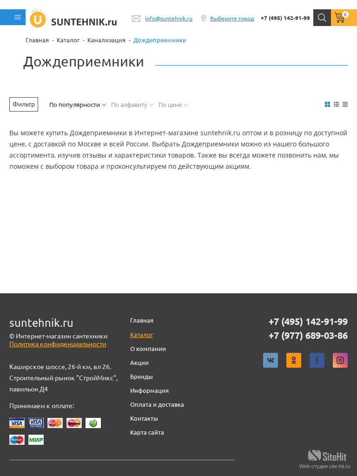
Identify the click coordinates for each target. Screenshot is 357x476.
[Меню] (13, 17)
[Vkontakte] (270, 360)
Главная (141, 320)
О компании (148, 348)
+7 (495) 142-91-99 (285, 17)
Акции (139, 362)
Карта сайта (147, 432)
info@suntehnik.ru (168, 18)
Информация (149, 390)
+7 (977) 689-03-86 (308, 335)
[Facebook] (317, 360)
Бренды (141, 376)
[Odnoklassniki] (293, 360)
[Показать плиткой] (327, 104)
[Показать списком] (336, 104)
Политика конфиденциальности (57, 344)
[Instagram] (340, 360)
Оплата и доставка (157, 404)
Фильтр (24, 104)
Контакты (144, 418)
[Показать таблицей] (345, 104)
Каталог (141, 334)
